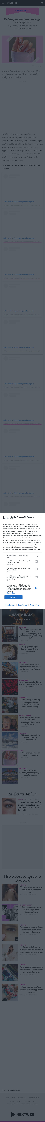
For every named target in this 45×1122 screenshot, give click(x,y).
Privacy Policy (35, 605)
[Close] (41, 517)
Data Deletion (10, 605)
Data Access (22, 605)
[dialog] (22, 561)
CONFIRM (14, 597)
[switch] (36, 561)
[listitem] (22, 556)
